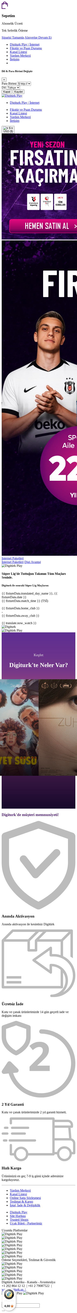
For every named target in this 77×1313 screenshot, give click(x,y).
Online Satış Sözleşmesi (25, 1198)
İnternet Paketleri (13, 562)
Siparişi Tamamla (13, 37)
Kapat (6, 91)
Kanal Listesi (18, 52)
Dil (4, 87)
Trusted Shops (19, 1219)
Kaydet (18, 91)
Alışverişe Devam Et (38, 37)
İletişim (14, 59)
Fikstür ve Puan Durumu (26, 48)
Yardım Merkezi (20, 55)
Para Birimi (9, 83)
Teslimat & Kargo (21, 1201)
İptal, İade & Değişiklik (25, 1205)
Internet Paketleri (13, 558)
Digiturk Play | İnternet (24, 44)
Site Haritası (18, 1216)
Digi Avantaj (32, 562)
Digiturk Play (18, 1212)
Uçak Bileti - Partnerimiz (26, 1223)
